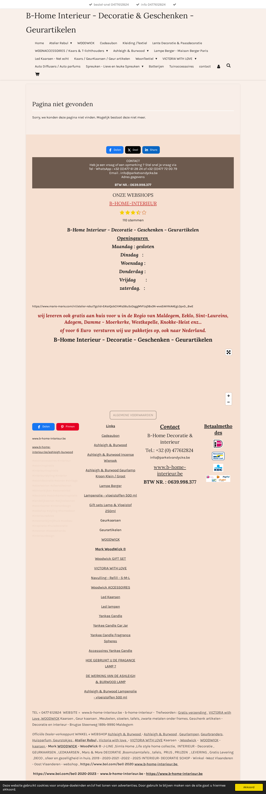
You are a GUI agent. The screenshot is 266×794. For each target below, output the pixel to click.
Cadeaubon (110, 435)
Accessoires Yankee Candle (110, 650)
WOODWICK (110, 539)
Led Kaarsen (110, 597)
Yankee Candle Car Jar (110, 625)
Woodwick (187, 740)
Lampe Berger (110, 486)
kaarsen (39, 746)
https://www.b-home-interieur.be (174, 774)
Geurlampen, (189, 734)
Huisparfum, (42, 740)
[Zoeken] (229, 65)
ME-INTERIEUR (139, 203)
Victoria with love (113, 740)
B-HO (115, 203)
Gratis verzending (193, 712)
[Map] (133, 377)
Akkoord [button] (249, 787)
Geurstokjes (62, 740)
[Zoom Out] (228, 402)
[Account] (218, 66)
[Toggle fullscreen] (228, 352)
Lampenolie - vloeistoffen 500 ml (110, 495)
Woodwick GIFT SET (110, 558)
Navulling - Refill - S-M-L (110, 578)
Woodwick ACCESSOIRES (110, 587)
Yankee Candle (110, 616)
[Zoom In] (228, 396)
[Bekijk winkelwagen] (37, 74)
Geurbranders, (212, 734)
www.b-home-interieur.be (170, 470)
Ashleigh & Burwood (110, 445)
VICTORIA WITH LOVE (110, 568)
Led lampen (110, 606)
